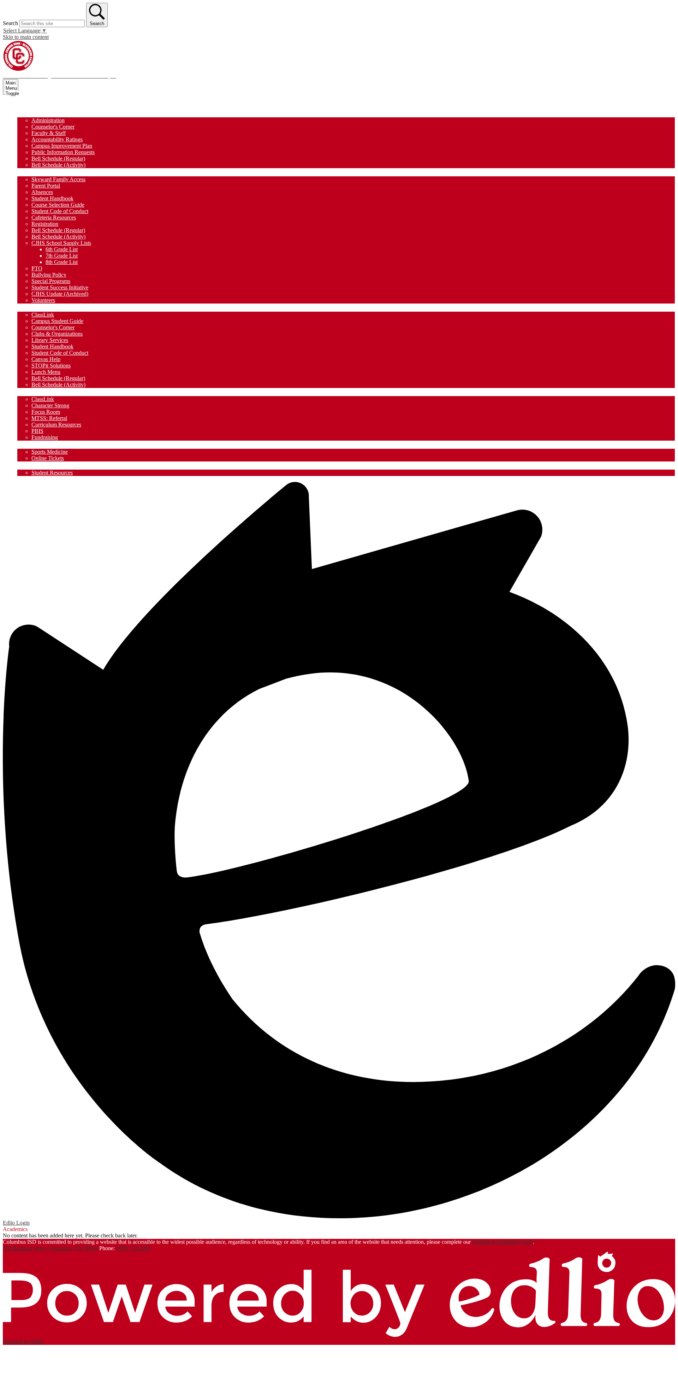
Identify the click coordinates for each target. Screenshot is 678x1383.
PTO (36, 268)
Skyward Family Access (58, 179)
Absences (42, 192)
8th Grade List (62, 262)
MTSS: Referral (49, 418)
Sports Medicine (49, 452)
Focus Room (45, 412)
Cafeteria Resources (53, 217)
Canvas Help (45, 359)
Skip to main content (26, 37)
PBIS (37, 431)
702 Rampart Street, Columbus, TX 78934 (50, 1248)
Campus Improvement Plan (61, 146)
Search (10, 23)
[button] (33, 113)
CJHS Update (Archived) (59, 294)
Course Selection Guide (57, 205)
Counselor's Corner (53, 127)
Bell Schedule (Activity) (58, 165)
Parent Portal (45, 186)
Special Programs (50, 281)
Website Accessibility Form (502, 1242)
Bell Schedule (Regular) (58, 158)
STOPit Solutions (51, 366)
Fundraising (44, 437)
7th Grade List (62, 256)
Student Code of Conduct (59, 211)
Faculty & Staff (48, 133)
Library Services (49, 340)
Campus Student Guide (57, 321)
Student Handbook (52, 198)
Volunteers (43, 300)
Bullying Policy (48, 275)
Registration (44, 224)
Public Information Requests (63, 152)
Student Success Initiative (59, 287)
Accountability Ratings (57, 139)
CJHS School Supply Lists (61, 243)
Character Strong (50, 405)
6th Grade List (62, 249)
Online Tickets (47, 458)
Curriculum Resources (56, 425)
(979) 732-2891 (133, 1248)
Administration (48, 120)
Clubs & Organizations (57, 334)
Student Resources (52, 473)
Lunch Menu (45, 372)
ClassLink (42, 315)
